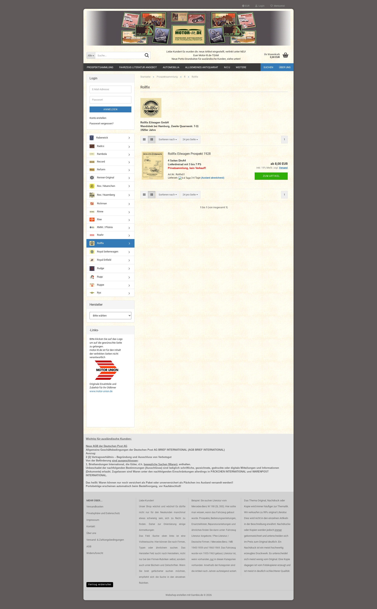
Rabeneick (102, 137)
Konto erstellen (98, 117)
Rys (98, 292)
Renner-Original (105, 177)
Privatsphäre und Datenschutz (103, 513)
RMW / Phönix (104, 227)
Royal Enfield (103, 259)
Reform (100, 169)
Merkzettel (279, 6)
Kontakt (90, 526)
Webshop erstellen (176, 594)
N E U (227, 67)
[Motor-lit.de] (188, 28)
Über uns (285, 67)
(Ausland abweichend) (212, 177)
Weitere (241, 67)
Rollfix (100, 243)
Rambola (101, 153)
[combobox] (167, 139)
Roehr (99, 234)
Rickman (101, 203)
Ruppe (100, 284)
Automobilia (171, 67)
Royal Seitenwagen (107, 251)
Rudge (100, 268)
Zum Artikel (271, 176)
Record (100, 161)
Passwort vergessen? (101, 123)
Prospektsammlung (100, 67)
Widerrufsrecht (94, 553)
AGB (88, 546)
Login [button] (260, 6)
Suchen (268, 67)
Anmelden (110, 109)
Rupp (99, 276)
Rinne (99, 211)
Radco (100, 146)
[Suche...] (147, 55)
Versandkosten (94, 506)
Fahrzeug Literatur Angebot (138, 67)
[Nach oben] (366, 603)
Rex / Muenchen (105, 185)
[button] (245, 6)
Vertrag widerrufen (99, 584)
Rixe (99, 219)
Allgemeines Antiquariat (201, 67)
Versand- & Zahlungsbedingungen (105, 539)
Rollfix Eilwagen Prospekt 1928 (189, 154)
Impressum (92, 519)
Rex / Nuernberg (105, 195)
